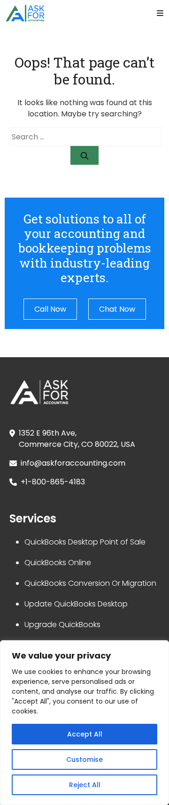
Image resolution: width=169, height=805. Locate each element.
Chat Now (117, 309)
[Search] (84, 155)
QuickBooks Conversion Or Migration (90, 583)
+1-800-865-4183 (53, 481)
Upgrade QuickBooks (62, 624)
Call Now (50, 309)
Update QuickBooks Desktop (76, 603)
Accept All (84, 734)
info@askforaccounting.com (73, 463)
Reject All (84, 785)
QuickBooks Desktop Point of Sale (85, 542)
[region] (84, 722)
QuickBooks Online (57, 562)
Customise (84, 759)
